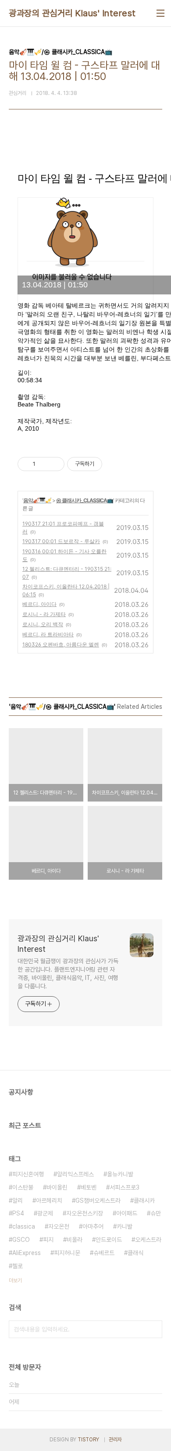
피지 (48, 1239)
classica (23, 1226)
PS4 (18, 1213)
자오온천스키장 (84, 1213)
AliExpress (26, 1252)
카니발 (124, 1226)
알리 (17, 1200)
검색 (153, 1329)
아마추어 (92, 1226)
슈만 (155, 1213)
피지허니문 (67, 1252)
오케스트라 (148, 1239)
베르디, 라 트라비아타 (48, 634)
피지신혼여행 (28, 1174)
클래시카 (144, 1200)
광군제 (45, 1213)
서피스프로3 (124, 1187)
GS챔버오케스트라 (98, 1200)
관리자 (115, 1439)
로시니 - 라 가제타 (44, 614)
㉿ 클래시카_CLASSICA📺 (84, 500)
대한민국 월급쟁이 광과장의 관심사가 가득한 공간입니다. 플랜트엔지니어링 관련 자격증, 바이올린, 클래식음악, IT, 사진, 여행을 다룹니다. (68, 974)
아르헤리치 (49, 1200)
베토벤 (88, 1187)
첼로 (17, 1266)
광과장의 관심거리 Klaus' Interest (72, 13)
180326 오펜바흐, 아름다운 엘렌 (60, 644)
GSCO (21, 1239)
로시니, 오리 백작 (42, 624)
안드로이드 (109, 1239)
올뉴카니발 (120, 1174)
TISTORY (88, 1439)
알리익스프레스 (75, 1174)
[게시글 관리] (54, 464)
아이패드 (126, 1213)
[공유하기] (43, 464)
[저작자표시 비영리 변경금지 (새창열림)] (114, 464)
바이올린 (57, 1187)
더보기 (15, 1280)
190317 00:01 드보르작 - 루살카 (61, 541)
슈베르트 (103, 1252)
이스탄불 (22, 1187)
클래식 (135, 1252)
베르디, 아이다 (39, 604)
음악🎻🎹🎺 (37, 500)
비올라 (74, 1239)
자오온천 (58, 1226)
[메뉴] (160, 13)
